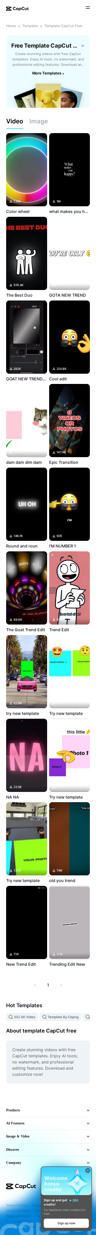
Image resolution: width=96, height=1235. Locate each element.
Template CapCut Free (63, 26)
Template (30, 26)
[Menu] (88, 8)
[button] (66, 1223)
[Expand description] (83, 46)
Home (11, 26)
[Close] (87, 1170)
